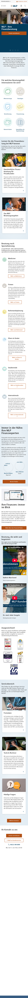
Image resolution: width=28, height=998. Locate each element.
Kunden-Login (22, 1)
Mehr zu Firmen (15, 302)
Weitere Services (14, 820)
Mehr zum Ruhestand (16, 330)
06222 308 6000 (15, 844)
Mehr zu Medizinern (16, 276)
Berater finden (14, 481)
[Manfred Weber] (8, 467)
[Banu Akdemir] (19, 466)
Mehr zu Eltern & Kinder (17, 358)
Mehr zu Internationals (17, 414)
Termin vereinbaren (14, 33)
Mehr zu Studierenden (17, 385)
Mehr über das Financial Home (14, 528)
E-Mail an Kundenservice (14, 840)
